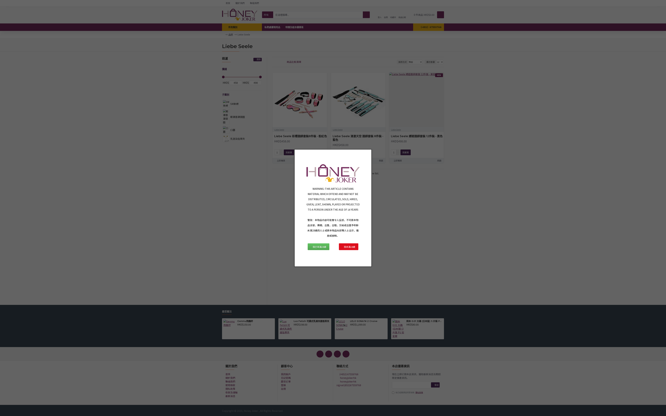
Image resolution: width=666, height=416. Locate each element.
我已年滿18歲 (319, 246)
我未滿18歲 (349, 246)
